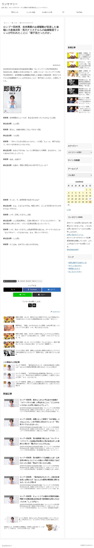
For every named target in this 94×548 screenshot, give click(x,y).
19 (76, 199)
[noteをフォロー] (34, 305)
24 (69, 202)
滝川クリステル (38, 281)
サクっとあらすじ (75, 266)
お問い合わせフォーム (75, 235)
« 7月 (69, 210)
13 (79, 196)
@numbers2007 (73, 250)
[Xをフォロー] (30, 305)
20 (79, 199)
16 (90, 196)
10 (69, 196)
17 (69, 199)
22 (86, 199)
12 (76, 196)
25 (72, 202)
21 (83, 199)
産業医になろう (74, 269)
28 (83, 202)
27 (79, 202)
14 (83, 196)
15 (86, 196)
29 (86, 202)
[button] (41, 295)
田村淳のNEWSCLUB (10, 281)
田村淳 (29, 281)
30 (90, 202)
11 (72, 196)
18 (72, 199)
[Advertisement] (32, 49)
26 (76, 202)
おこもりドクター (75, 272)
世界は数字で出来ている (77, 263)
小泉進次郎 (22, 281)
